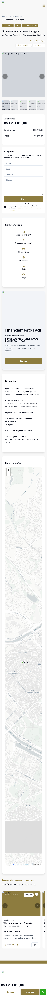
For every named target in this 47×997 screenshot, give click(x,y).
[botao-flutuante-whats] (43, 992)
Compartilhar (25, 45)
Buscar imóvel (16, 16)
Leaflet (16, 864)
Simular (23, 361)
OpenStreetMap (27, 864)
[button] (5, 76)
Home (4, 16)
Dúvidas (10, 992)
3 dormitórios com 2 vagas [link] (13, 20)
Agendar (30, 992)
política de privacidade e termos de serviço (24, 209)
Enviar (23, 199)
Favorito (40, 45)
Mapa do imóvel (13, 463)
